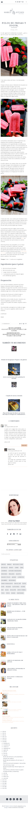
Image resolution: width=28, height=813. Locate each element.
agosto (5, 750)
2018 (3, 741)
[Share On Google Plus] (24, 323)
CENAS (21, 567)
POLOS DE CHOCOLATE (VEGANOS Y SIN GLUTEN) (14, 763)
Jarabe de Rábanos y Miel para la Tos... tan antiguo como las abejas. (16, 604)
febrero (5, 776)
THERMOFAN (5, 693)
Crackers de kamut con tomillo (14, 702)
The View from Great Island (9, 690)
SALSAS (7, 590)
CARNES (16, 567)
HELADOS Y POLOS (5, 577)
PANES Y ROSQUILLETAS (7, 583)
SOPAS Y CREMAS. (22, 590)
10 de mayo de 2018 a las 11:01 (15, 450)
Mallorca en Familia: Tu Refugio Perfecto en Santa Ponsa (15, 710)
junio (4, 753)
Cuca (5, 425)
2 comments (6, 323)
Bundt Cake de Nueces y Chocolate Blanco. (13, 756)
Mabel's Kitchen (9, 806)
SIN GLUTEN (13, 590)
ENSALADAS (11, 574)
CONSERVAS (4, 570)
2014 (3, 785)
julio (4, 751)
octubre (5, 746)
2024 (3, 731)
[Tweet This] (20, 323)
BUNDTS (11, 567)
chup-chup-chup (6, 700)
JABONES (14, 577)
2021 (3, 736)
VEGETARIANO (20, 593)
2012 (3, 788)
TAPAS (2, 593)
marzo (5, 774)
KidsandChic (5, 708)
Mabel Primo (11, 449)
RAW (2, 590)
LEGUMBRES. (4, 580)
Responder (24, 445)
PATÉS (2, 586)
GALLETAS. (18, 574)
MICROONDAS (12, 580)
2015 (3, 783)
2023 (3, 733)
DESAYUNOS (4, 574)
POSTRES (23, 586)
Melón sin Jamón (6, 716)
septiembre (6, 748)
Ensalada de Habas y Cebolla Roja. (11, 771)
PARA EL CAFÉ (17, 583)
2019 (3, 740)
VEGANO (13, 593)
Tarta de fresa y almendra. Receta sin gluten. (13, 769)
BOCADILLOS (4, 567)
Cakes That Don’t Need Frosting (9, 691)
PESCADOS (8, 586)
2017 (3, 780)
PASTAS (24, 583)
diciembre (5, 743)
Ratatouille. (11, 644)
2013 (3, 786)
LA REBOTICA (21, 577)
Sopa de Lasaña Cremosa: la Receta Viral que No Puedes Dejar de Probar (13, 718)
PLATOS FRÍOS (16, 586)
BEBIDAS (9, 564)
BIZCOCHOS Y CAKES (18, 564)
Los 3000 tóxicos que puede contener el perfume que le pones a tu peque (13, 722)
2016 (3, 781)
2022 (3, 735)
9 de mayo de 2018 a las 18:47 (11, 426)
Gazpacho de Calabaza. (8, 758)
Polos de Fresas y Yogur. (9, 765)
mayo (4, 755)
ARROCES (3, 564)
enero (5, 778)
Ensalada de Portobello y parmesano (16, 694)
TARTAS (8, 593)
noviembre (6, 745)
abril (4, 773)
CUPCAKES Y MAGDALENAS (15, 570)
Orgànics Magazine (7, 720)
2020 (3, 738)
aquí (22, 238)
